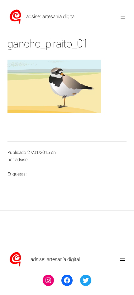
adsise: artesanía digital (50, 16)
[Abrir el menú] (123, 17)
